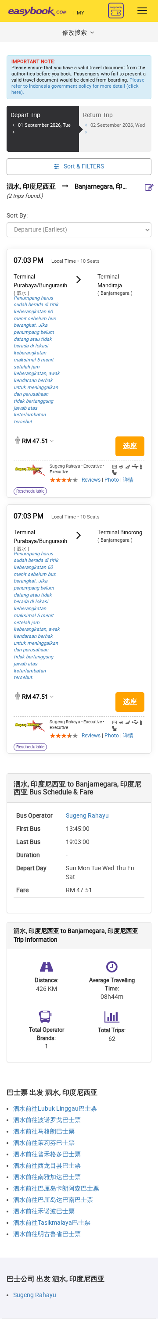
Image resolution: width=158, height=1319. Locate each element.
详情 (128, 480)
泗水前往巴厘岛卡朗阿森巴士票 (56, 1188)
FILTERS (84, 166)
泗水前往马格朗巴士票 (44, 1131)
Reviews (91, 480)
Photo (111, 480)
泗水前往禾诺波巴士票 (44, 1211)
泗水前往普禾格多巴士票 (47, 1154)
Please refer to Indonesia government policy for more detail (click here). (77, 86)
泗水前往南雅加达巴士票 (47, 1177)
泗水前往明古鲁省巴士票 (47, 1234)
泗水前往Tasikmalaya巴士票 (51, 1222)
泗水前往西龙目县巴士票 (47, 1165)
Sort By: (17, 215)
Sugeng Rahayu (87, 815)
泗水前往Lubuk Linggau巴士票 (55, 1108)
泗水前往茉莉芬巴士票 (44, 1143)
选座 (130, 446)
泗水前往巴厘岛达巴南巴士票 (53, 1200)
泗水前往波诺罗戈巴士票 (47, 1120)
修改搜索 (75, 32)
